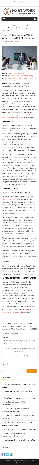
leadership (21, 73)
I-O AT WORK (20, 41)
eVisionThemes (19, 463)
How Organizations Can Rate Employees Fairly (20, 440)
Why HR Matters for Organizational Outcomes (20, 429)
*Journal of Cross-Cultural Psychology (15, 341)
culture (9, 73)
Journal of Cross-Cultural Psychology (22, 76)
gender (15, 73)
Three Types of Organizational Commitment (19, 398)
